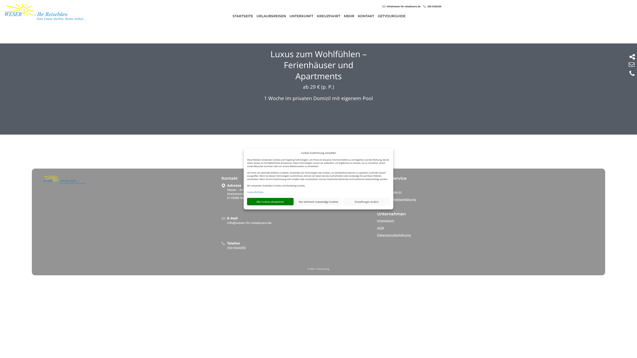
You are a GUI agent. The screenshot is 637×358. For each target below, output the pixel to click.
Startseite (243, 16)
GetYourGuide (391, 16)
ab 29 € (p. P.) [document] (318, 86)
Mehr (349, 16)
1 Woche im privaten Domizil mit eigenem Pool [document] (318, 98)
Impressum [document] (385, 221)
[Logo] (45, 19)
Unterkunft (301, 16)
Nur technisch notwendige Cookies (318, 201)
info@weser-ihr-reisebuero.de (249, 223)
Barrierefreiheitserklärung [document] (396, 199)
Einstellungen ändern (367, 201)
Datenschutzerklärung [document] (394, 235)
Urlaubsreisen (271, 16)
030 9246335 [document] (434, 6)
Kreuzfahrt (328, 16)
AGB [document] (380, 228)
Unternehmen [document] (391, 214)
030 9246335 (236, 248)
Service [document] (382, 185)
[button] (65, 179)
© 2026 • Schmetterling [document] (318, 269)
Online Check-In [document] (389, 192)
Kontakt (366, 16)
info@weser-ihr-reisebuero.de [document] (404, 6)
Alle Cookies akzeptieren (270, 201)
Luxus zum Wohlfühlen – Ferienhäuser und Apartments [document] (318, 65)
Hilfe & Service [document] (392, 178)
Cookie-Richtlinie (255, 192)
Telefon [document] (233, 243)
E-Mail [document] (232, 218)
